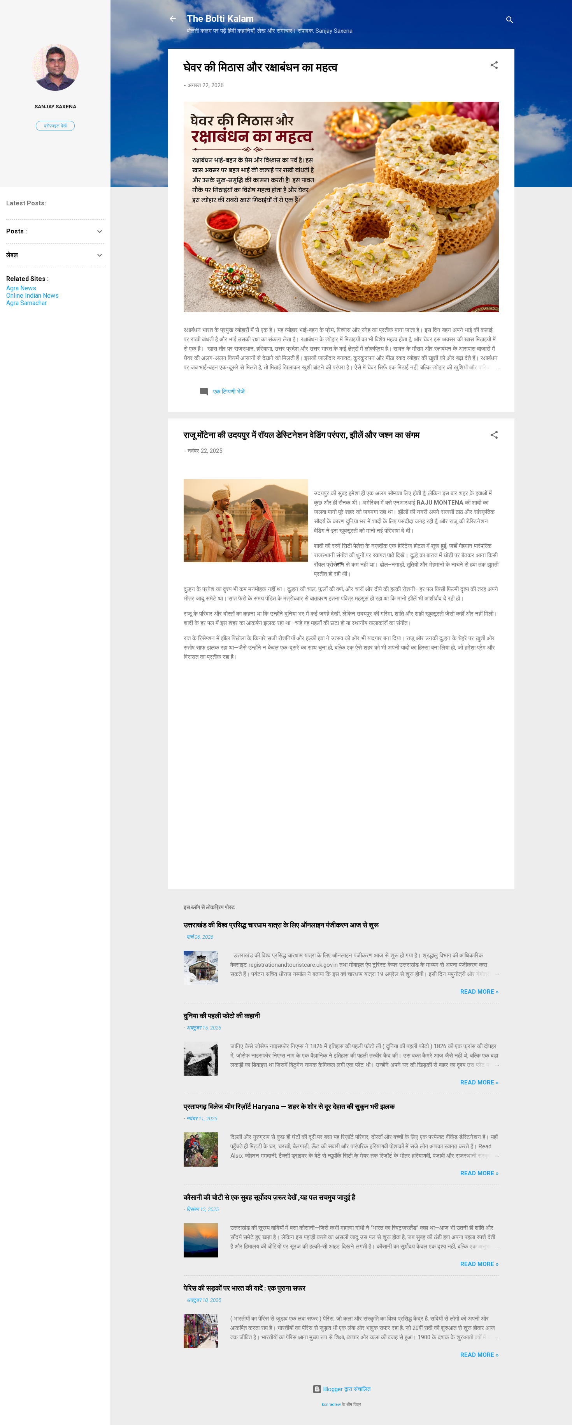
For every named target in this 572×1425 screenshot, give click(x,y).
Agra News (21, 288)
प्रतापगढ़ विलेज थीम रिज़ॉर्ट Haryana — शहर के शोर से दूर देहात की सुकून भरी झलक (289, 1106)
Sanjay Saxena (55, 106)
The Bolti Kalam (220, 18)
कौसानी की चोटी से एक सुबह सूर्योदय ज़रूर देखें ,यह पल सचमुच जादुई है (269, 1197)
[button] (494, 66)
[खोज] (509, 21)
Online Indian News (32, 295)
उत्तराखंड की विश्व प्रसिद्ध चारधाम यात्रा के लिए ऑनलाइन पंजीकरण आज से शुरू (281, 925)
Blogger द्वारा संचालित (346, 1389)
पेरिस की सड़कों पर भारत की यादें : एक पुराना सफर (244, 1288)
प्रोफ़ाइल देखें (55, 126)
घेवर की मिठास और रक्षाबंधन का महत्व (261, 67)
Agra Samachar (26, 303)
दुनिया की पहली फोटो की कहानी (222, 1016)
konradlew (331, 1404)
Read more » (479, 991)
